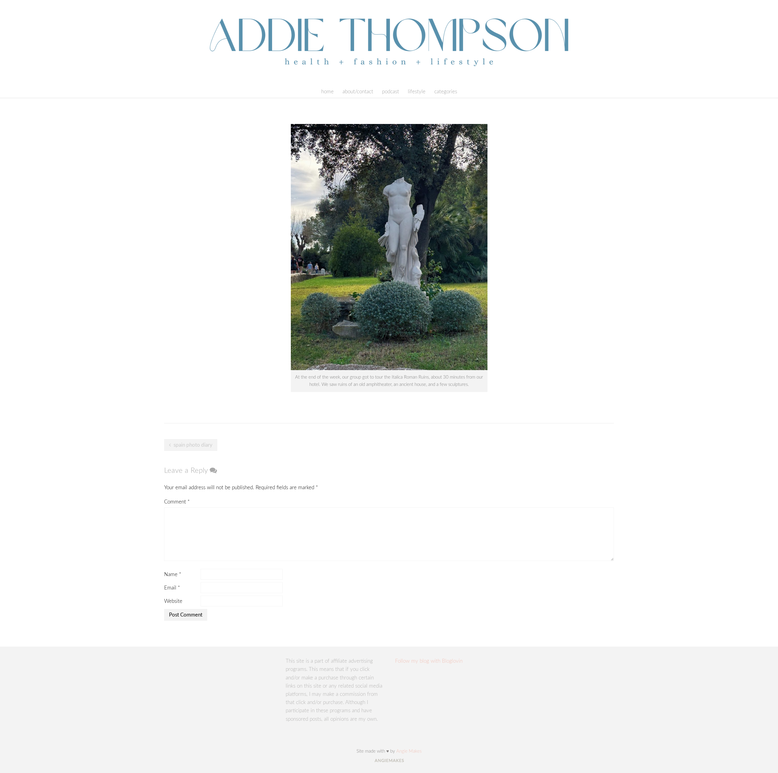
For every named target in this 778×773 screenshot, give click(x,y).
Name (172, 574)
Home (327, 91)
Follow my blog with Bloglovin (429, 661)
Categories (445, 91)
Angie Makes (409, 751)
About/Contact (358, 91)
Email (172, 587)
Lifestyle (416, 91)
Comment (177, 501)
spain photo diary (193, 445)
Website (173, 601)
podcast (390, 91)
